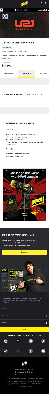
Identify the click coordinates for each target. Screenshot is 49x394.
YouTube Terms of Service (33, 383)
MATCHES (26, 73)
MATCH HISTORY (35, 94)
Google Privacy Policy (24, 386)
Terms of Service (17, 383)
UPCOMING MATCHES (12, 94)
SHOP (24, 329)
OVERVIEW (9, 73)
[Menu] (3, 3)
